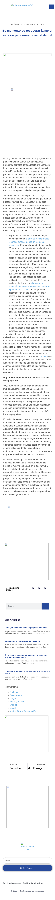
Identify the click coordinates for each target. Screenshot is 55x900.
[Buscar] (45, 606)
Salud (13, 708)
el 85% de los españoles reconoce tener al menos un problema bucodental (29, 242)
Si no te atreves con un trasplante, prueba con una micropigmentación (26, 656)
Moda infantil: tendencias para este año (23, 641)
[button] (51, 7)
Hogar (13, 698)
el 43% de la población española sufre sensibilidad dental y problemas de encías (30, 286)
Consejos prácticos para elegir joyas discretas (26, 627)
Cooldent (43, 356)
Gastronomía (16, 695)
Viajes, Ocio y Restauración (23, 711)
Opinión (13, 705)
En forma (14, 692)
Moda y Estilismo (18, 702)
